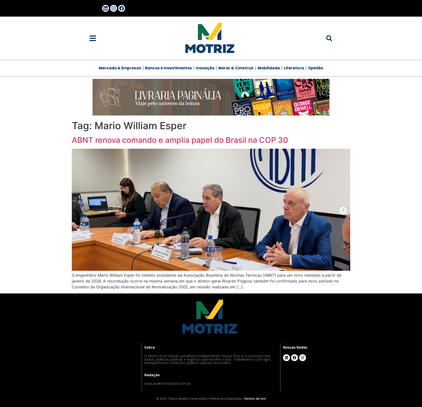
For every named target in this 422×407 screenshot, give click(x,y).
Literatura (294, 68)
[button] (93, 38)
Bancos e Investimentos (168, 68)
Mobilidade (269, 68)
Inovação (205, 68)
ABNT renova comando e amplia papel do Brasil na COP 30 (180, 140)
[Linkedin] (105, 8)
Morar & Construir (236, 68)
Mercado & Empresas (120, 68)
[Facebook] (121, 8)
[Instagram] (113, 8)
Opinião (315, 68)
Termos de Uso (255, 398)
